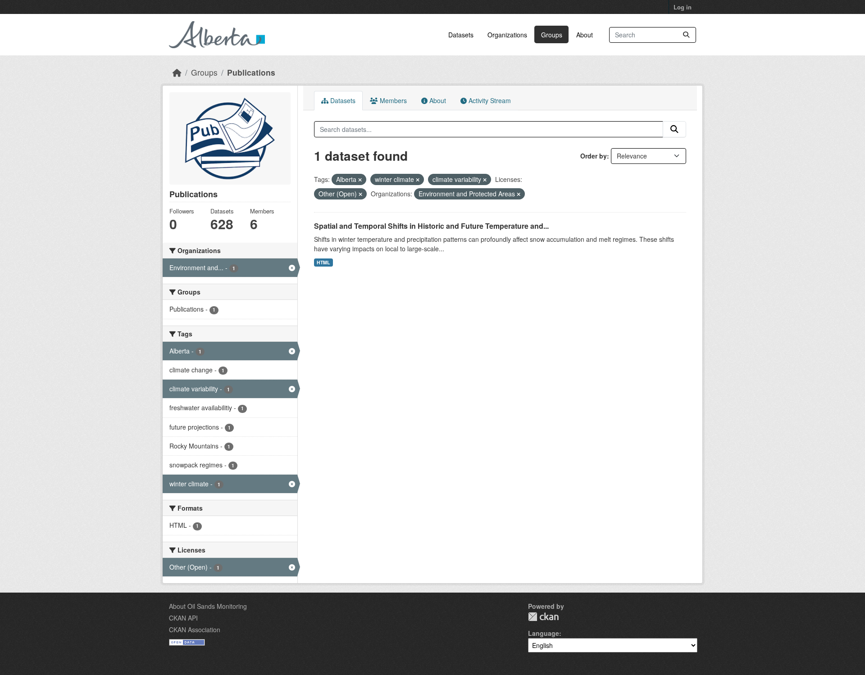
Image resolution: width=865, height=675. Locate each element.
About (584, 34)
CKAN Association (194, 629)
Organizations (507, 34)
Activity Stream (489, 100)
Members (392, 100)
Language (543, 633)
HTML (323, 262)
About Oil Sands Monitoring (208, 606)
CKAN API (183, 617)
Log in (683, 7)
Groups (551, 34)
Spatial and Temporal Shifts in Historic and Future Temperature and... (431, 226)
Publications (251, 72)
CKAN (543, 616)
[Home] (177, 72)
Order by (593, 155)
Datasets (460, 34)
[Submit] (686, 35)
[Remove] (360, 179)
